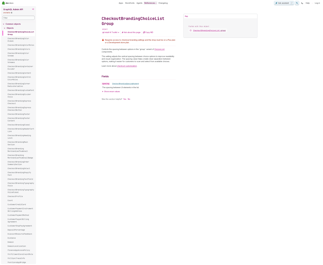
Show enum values (112, 91)
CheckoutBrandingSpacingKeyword (125, 84)
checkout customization (127, 66)
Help (308, 3)
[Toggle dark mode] (302, 3)
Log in (317, 3)
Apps (121, 3)
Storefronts (130, 3)
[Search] (297, 3)
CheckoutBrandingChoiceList (209, 30)
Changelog (163, 3)
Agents (139, 3)
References (149, 3)
